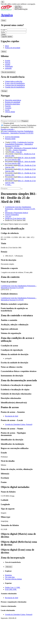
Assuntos (8, 108)
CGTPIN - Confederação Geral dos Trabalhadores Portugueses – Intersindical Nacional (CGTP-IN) (19, 144)
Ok (2, 2)
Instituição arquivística (12, 104)
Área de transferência (8, 72)
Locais (7, 110)
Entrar (3, 20)
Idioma (4, 51)
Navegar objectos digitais (13, 579)
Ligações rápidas (7, 36)
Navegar (4, 91)
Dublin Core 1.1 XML (12, 587)
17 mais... (8, 184)
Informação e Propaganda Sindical (16, 213)
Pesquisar (18, 126)
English (7, 61)
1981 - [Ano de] (16, 152)
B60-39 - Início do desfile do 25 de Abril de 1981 (20, 158)
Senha (3, 32)
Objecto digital (10, 112)
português (8, 68)
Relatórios (8, 575)
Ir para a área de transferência (15, 83)
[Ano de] (8, 216)
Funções (8, 106)
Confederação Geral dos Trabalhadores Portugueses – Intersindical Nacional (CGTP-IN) (20, 209)
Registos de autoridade (12, 102)
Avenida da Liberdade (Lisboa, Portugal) (18, 424)
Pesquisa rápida (10, 139)
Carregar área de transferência (15, 85)
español (7, 64)
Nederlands (9, 66)
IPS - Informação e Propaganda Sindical (23, 148)
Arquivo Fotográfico (12, 214)
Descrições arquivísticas (13, 100)
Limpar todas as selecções (13, 81)
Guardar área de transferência (15, 87)
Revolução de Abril (11, 416)
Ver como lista (10, 577)
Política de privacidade (12, 48)
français (7, 62)
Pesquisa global (8, 123)
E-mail (4, 30)
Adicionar (9, 567)
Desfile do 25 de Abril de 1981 (15, 218)
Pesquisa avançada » (8, 129)
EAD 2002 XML (11, 589)
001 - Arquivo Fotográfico (17, 150)
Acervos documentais (12, 137)
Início (7, 46)
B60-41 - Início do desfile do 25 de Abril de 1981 (20, 162)
